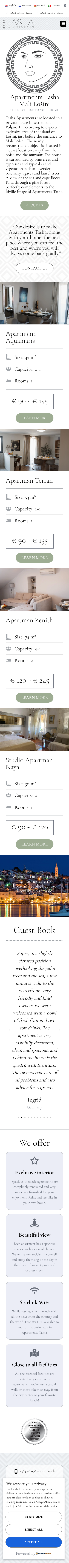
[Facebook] (65, 5)
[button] (63, 24)
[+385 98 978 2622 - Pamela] (7, 13)
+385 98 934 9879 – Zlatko (51, 13)
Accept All (33, 1542)
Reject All (34, 1529)
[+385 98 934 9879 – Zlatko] (37, 13)
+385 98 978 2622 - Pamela (21, 13)
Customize (34, 1517)
